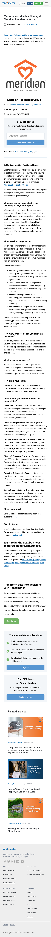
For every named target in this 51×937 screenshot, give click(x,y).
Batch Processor (9, 878)
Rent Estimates (9, 870)
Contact (30, 917)
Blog (29, 904)
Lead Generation (9, 892)
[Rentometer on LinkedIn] (18, 862)
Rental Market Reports (35, 874)
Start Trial (38, 3)
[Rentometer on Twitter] (9, 862)
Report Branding (9, 896)
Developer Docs (9, 904)
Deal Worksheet (9, 883)
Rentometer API (9, 900)
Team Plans (31, 896)
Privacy (12, 925)
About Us (31, 900)
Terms (5, 925)
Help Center (31, 912)
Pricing (22, 3)
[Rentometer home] (8, 3)
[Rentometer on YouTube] (22, 862)
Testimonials (32, 908)
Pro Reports (7, 874)
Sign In (30, 3)
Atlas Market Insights (35, 870)
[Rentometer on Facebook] (5, 862)
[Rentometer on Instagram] (13, 862)
